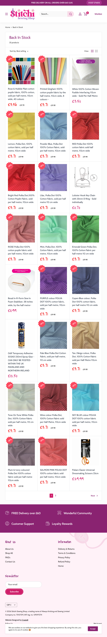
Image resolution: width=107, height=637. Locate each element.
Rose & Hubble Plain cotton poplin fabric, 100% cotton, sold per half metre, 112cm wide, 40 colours (21, 93)
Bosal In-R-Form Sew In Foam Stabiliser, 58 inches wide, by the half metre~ (20, 302)
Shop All (9, 553)
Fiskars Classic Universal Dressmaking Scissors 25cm (85, 472)
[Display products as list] (96, 51)
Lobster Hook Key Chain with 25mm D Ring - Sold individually (84, 199)
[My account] (80, 14)
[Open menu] (6, 14)
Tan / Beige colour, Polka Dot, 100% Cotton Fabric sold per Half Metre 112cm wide (84, 358)
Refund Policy (64, 561)
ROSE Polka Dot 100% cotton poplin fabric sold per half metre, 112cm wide (21, 250)
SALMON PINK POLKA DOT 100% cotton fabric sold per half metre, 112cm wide (53, 473)
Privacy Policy (64, 557)
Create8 (25, 620)
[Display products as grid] (92, 51)
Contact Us (10, 561)
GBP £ (9, 605)
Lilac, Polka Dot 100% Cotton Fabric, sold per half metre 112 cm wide (53, 199)
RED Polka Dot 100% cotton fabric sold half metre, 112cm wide (82, 147)
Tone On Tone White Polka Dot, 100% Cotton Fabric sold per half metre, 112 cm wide (21, 420)
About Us (9, 549)
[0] (85, 14)
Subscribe (14, 591)
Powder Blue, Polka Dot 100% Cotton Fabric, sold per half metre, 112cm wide (53, 147)
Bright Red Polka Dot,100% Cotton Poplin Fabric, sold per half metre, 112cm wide (21, 199)
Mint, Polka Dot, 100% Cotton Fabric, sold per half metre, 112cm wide (53, 250)
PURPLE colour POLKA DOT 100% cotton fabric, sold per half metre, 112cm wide (52, 303)
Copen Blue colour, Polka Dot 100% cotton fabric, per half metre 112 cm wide (85, 302)
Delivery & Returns (66, 549)
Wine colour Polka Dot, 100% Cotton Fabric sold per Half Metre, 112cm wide (53, 418)
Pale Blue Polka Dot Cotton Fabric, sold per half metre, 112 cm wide (53, 356)
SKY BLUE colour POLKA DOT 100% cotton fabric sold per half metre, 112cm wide (84, 420)
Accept (93, 629)
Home (7, 27)
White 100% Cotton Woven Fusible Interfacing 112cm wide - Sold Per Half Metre (85, 92)
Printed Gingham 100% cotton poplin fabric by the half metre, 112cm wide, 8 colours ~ (53, 94)
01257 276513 (94, 3)
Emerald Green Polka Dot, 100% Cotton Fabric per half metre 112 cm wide (84, 250)
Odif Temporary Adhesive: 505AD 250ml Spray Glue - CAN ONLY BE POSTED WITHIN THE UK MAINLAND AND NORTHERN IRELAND (21, 362)
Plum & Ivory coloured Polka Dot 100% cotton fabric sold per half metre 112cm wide (20, 475)
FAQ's (7, 557)
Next (93, 496)
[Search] (70, 14)
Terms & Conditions (66, 553)
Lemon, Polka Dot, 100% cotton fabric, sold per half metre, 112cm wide (20, 147)
